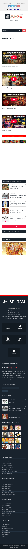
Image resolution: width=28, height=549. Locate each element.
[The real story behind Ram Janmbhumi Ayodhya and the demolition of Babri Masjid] (5, 196)
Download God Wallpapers (10, 422)
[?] (5, 143)
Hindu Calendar (6, 515)
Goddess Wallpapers (7, 463)
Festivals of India (7, 503)
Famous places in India (8, 528)
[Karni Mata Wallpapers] (18, 427)
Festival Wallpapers (7, 473)
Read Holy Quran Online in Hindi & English (13, 3)
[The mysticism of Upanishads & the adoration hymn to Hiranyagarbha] (5, 187)
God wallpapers (21, 371)
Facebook (8, 328)
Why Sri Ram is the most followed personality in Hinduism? (17, 211)
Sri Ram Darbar (14, 256)
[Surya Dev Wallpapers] (11, 440)
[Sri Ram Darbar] (14, 248)
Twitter (20, 328)
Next (26, 250)
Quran (3, 381)
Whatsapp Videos (7, 490)
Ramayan (10, 379)
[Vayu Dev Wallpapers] (5, 446)
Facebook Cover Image (8, 492)
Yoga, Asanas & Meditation (9, 511)
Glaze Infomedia (14, 547)
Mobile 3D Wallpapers (8, 484)
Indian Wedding (6, 530)
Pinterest (14, 353)
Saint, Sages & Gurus (7, 509)
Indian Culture (6, 505)
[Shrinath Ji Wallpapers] (11, 446)
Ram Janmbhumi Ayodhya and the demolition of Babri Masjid (18, 196)
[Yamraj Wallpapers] (18, 434)
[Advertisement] (15, 25)
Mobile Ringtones (7, 486)
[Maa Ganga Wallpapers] (5, 427)
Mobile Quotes (6, 488)
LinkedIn (20, 340)
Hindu (3, 371)
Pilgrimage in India (7, 507)
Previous (2, 250)
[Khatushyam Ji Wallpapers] (11, 427)
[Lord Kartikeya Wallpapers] (5, 440)
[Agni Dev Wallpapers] (18, 440)
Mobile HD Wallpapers (8, 482)
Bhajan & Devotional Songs (9, 494)
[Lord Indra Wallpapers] (11, 434)
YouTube (8, 340)
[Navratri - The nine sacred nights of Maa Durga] (5, 219)
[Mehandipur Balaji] (5, 434)
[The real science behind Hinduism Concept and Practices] (5, 204)
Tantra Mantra (6, 524)
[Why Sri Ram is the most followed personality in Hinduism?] (5, 211)
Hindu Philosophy (7, 513)
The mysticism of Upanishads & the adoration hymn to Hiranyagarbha (17, 188)
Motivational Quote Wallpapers (10, 471)
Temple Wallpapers (7, 465)
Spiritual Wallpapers (7, 469)
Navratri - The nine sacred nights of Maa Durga (17, 219)
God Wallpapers (6, 461)
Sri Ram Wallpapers (12, 363)
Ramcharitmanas (16, 379)
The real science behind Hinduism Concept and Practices (18, 204)
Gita (6, 379)
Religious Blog (7, 181)
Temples (19, 181)
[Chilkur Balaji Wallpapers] (18, 446)
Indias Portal (6, 534)
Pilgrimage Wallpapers (8, 467)
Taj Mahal (5, 526)
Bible (22, 379)
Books (13, 181)
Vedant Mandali (6, 536)
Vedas (3, 379)
